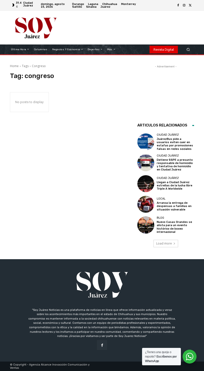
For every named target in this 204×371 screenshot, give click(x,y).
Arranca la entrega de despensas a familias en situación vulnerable (174, 206)
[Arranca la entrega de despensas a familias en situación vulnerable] (145, 204)
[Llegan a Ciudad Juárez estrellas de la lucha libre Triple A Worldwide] (145, 183)
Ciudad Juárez (168, 134)
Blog (160, 217)
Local (161, 198)
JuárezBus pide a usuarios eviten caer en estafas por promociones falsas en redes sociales (175, 144)
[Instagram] (184, 5)
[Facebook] (178, 5)
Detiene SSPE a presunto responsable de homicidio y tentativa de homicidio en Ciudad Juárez (175, 164)
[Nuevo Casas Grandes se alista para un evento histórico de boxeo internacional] (145, 224)
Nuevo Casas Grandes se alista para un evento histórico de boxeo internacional (174, 227)
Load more (164, 243)
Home (14, 66)
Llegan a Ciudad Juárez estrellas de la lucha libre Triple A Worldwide (174, 185)
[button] (188, 49)
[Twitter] (190, 5)
